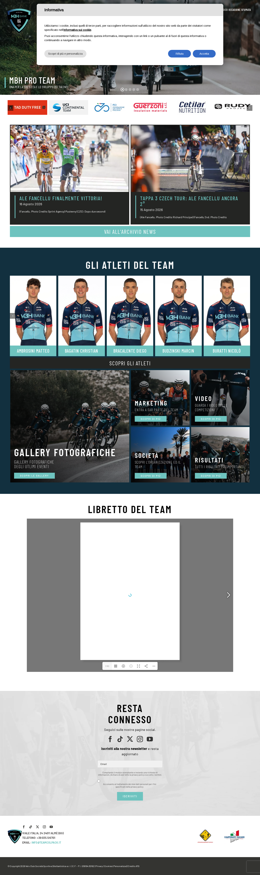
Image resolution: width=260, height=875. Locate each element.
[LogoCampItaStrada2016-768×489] (234, 831)
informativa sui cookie (77, 29)
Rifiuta (179, 53)
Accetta (204, 53)
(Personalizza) (120, 866)
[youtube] (150, 739)
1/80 (107, 666)
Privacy (99, 866)
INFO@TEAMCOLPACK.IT (46, 842)
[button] (10, 108)
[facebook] (110, 739)
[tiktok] (120, 739)
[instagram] (140, 739)
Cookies (108, 866)
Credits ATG (133, 866)
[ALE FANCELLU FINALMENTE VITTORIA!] (69, 158)
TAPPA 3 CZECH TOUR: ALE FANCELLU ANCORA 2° (189, 201)
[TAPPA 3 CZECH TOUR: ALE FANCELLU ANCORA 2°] (190, 158)
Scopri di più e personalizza (65, 53)
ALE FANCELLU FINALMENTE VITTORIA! (60, 198)
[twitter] (130, 739)
